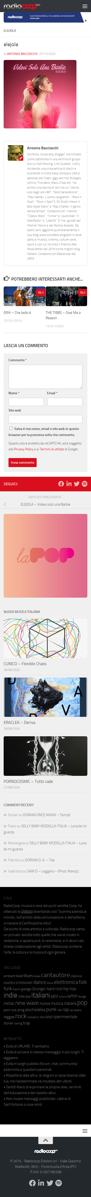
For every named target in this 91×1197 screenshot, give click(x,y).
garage (26, 989)
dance (39, 982)
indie (10, 995)
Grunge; (39, 989)
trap (26, 1023)
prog (21, 1010)
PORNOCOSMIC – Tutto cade (28, 781)
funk (8, 988)
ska (42, 1017)
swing (18, 1023)
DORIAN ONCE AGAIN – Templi (46, 815)
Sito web (14, 410)
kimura (62, 996)
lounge (82, 996)
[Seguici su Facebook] (61, 484)
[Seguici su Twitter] (77, 484)
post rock (10, 1010)
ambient (9, 976)
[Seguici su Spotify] (84, 484)
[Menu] (85, 6)
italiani (40, 995)
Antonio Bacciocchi (22, 54)
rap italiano (76, 1010)
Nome (13, 393)
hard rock (55, 989)
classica (76, 976)
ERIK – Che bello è (17, 312)
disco (50, 983)
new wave (27, 1003)
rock (20, 1016)
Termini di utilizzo (52, 449)
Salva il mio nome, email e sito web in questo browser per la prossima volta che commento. (43, 432)
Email (52, 393)
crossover (24, 982)
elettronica (66, 982)
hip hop (69, 988)
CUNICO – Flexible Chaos (25, 663)
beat (19, 976)
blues (28, 975)
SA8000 (27, 911)
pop (82, 1002)
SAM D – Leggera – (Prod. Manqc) (53, 871)
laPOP (72, 996)
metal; (9, 1003)
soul (49, 1016)
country (9, 982)
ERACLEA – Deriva (19, 722)
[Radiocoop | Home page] (28, 6)
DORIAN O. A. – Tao (40, 860)
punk (51, 1009)
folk (83, 982)
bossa (37, 976)
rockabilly (33, 1017)
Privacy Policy (23, 449)
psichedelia (35, 1009)
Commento (17, 360)
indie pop (24, 996)
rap (65, 1009)
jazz (54, 996)
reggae (9, 1016)
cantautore (55, 975)
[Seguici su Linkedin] (69, 484)
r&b (59, 1010)
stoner (9, 1023)
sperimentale (65, 1016)
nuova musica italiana (58, 1003)
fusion (16, 989)
